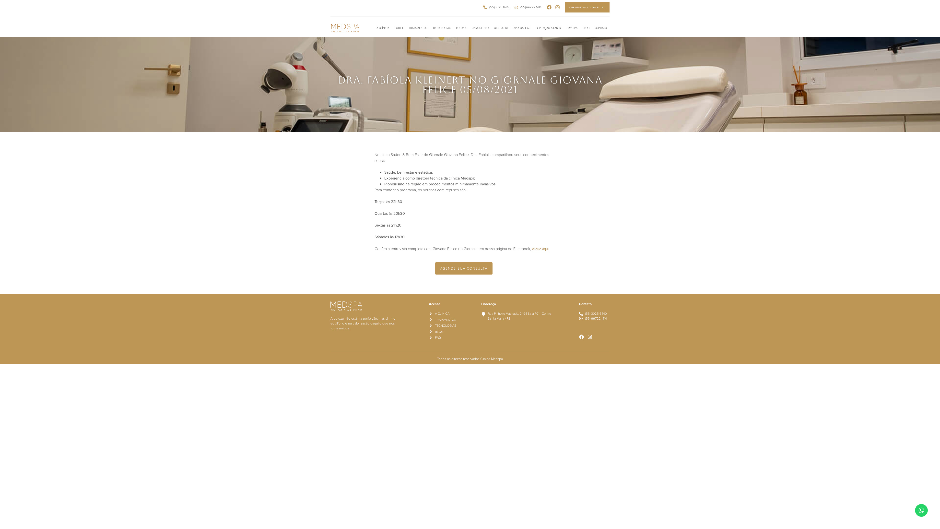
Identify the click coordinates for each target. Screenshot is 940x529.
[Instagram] (557, 7)
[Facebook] (549, 7)
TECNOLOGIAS (442, 28)
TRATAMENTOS (418, 28)
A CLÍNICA (382, 28)
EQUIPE (399, 28)
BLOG (586, 28)
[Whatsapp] (921, 510)
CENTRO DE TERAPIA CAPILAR (512, 28)
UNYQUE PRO (480, 28)
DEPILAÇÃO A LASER (548, 28)
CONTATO (601, 28)
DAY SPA (571, 28)
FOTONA (461, 28)
